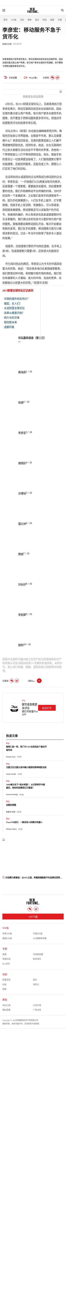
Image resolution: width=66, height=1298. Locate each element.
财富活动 (6, 980)
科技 (45, 20)
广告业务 (37, 1010)
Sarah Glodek (11, 774)
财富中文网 (7, 44)
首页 (5, 20)
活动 (22, 20)
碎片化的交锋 (11, 317)
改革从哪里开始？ (14, 312)
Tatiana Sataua (11, 829)
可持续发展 (38, 954)
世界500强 (7, 934)
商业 (37, 20)
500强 (13, 20)
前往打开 (47, 708)
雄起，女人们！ (13, 303)
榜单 (29, 20)
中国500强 (37, 934)
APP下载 (33, 917)
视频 (4, 989)
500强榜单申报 (39, 938)
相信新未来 (10, 322)
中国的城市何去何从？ (17, 298)
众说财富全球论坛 (14, 308)
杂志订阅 (6, 1005)
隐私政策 (6, 1010)
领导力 (36, 984)
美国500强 (7, 938)
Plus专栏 (6, 964)
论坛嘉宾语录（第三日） (32, 337)
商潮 (52, 20)
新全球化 (37, 959)
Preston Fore (10, 757)
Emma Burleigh (12, 794)
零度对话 (6, 959)
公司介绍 (37, 1005)
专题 (60, 20)
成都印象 (9, 327)
